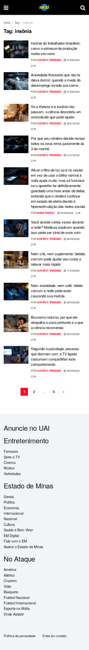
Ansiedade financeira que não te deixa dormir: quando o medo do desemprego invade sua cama (56, 80)
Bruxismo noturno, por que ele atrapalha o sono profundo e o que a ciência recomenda (57, 322)
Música (9, 467)
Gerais (9, 496)
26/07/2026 (73, 123)
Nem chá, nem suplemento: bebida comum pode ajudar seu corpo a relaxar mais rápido (58, 259)
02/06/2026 (66, 213)
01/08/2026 (73, 60)
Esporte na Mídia (17, 608)
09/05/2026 (73, 302)
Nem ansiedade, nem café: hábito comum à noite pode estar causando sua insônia (57, 290)
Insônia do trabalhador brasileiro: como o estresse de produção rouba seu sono (56, 48)
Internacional (13, 513)
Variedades (12, 473)
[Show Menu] (6, 7)
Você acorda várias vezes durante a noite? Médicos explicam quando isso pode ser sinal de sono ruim (57, 227)
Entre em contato (55, 635)
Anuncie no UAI (27, 428)
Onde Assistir (14, 614)
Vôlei (7, 586)
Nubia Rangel (46, 213)
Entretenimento (26, 440)
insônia (28, 22)
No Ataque (19, 559)
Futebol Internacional (20, 602)
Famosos (11, 451)
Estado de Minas (28, 485)
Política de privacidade (19, 635)
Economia (11, 507)
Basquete (11, 591)
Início (7, 22)
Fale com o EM (15, 540)
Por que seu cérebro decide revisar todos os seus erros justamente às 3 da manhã (58, 143)
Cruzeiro (10, 580)
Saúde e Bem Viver (18, 529)
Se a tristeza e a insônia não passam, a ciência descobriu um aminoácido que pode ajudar (56, 111)
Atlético (9, 575)
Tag (16, 22)
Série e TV (12, 456)
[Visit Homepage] (44, 7)
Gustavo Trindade (49, 60)
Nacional (10, 518)
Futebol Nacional (16, 597)
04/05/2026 (73, 370)
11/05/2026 (73, 270)
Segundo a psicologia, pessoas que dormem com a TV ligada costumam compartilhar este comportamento (55, 356)
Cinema (10, 462)
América (10, 569)
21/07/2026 (73, 155)
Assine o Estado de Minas (23, 546)
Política (9, 502)
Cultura (9, 524)
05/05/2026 (73, 334)
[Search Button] (82, 7)
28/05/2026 (73, 239)
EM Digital (11, 535)
